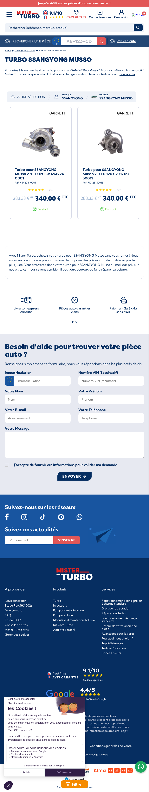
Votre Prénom (90, 391)
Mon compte (13, 610)
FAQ (8, 615)
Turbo (57, 600)
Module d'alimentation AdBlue (74, 620)
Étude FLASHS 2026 (18, 605)
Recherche (138, 27)
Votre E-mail (15, 410)
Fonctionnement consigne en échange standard (122, 602)
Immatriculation (18, 372)
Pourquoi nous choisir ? (117, 638)
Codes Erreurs (111, 653)
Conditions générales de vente (111, 746)
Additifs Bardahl (64, 630)
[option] (26, 307)
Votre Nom (14, 391)
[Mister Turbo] (28, 18)
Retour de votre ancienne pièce (119, 627)
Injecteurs (60, 605)
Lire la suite (127, 74)
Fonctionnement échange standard (119, 619)
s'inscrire (66, 540)
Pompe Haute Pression (68, 610)
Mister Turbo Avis (17, 630)
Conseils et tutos (16, 625)
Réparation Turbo (114, 613)
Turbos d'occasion (114, 648)
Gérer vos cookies (17, 634)
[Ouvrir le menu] (9, 14)
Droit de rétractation (116, 608)
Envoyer (71, 476)
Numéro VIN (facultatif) (98, 372)
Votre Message (17, 428)
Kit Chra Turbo (63, 625)
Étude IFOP (13, 620)
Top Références (112, 643)
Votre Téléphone (92, 410)
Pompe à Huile (63, 615)
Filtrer (77, 784)
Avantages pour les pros (118, 633)
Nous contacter (15, 600)
